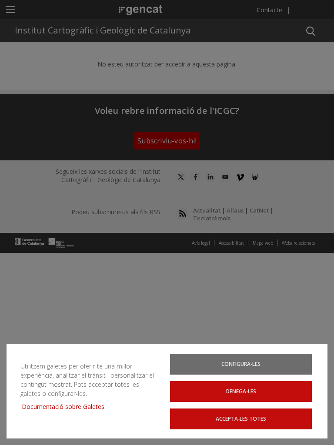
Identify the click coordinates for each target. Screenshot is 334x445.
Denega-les (241, 391)
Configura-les (241, 363)
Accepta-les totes (241, 418)
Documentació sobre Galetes (66, 406)
